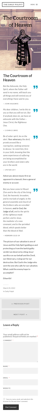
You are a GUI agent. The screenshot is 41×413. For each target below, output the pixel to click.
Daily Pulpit (9, 291)
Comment (8, 340)
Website (6, 388)
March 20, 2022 (9, 288)
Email (6, 378)
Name (6, 366)
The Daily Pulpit (13, 4)
